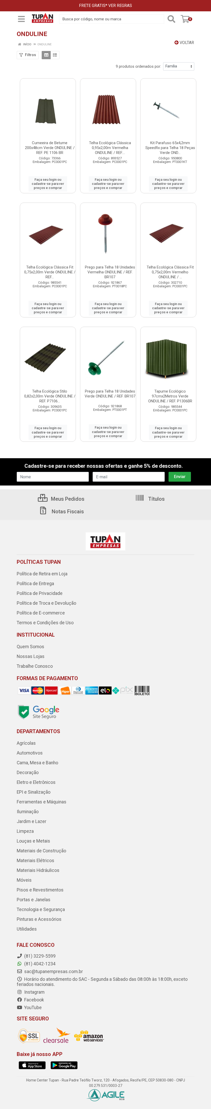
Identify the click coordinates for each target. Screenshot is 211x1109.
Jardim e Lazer (31, 821)
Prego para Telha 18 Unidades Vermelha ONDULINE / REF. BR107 (110, 272)
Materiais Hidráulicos (38, 870)
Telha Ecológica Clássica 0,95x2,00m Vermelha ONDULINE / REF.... (110, 148)
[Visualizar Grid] (46, 55)
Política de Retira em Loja (42, 573)
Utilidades (27, 929)
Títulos (156, 499)
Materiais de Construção (41, 850)
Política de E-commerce (41, 613)
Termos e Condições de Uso (45, 622)
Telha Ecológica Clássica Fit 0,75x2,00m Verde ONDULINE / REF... (49, 272)
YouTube (32, 1007)
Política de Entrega (35, 583)
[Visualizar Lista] (54, 55)
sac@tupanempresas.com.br (53, 971)
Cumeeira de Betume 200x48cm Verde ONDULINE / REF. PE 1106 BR (50, 148)
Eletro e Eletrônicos (36, 782)
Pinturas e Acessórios (39, 919)
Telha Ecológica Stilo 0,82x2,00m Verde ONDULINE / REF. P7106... (49, 396)
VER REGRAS (120, 5)
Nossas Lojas (31, 656)
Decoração (28, 772)
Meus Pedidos (67, 499)
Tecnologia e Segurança (41, 909)
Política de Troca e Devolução (46, 603)
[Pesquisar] (171, 19)
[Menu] (21, 19)
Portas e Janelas (33, 899)
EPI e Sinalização (33, 792)
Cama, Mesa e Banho (37, 762)
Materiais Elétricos (35, 860)
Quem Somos (30, 646)
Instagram (34, 992)
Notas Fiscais (67, 511)
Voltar (186, 42)
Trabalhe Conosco (35, 666)
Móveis (24, 880)
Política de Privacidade (40, 593)
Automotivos (30, 753)
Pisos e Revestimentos (40, 890)
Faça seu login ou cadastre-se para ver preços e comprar (48, 184)
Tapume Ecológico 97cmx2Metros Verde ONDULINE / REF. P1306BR (170, 396)
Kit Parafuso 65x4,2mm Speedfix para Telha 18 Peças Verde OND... (170, 148)
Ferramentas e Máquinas (41, 801)
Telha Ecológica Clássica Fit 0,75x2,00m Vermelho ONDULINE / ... (170, 272)
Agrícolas (26, 743)
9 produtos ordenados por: (138, 66)
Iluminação (28, 811)
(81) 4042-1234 (39, 963)
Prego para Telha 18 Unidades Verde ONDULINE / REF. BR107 (110, 393)
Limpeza (25, 831)
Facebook (33, 999)
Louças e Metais (33, 841)
